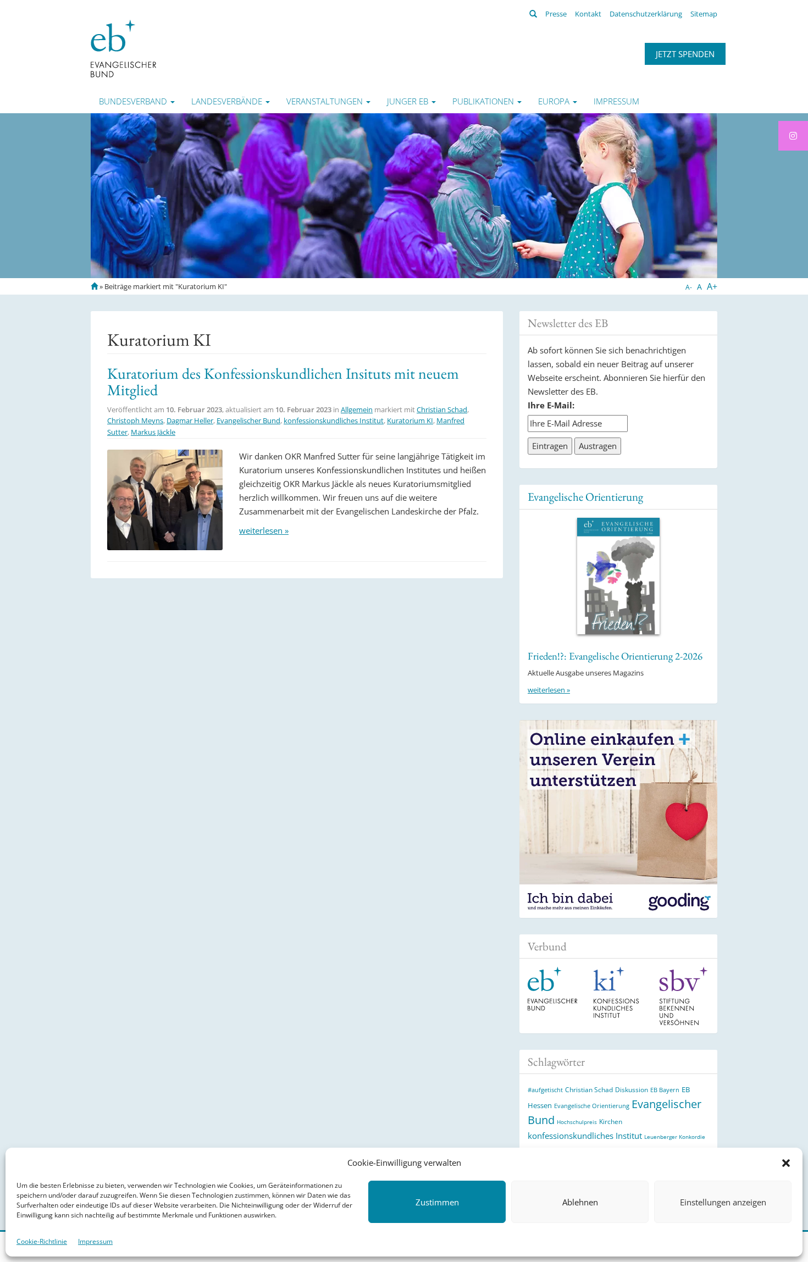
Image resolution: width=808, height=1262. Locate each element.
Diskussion (631, 1089)
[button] (786, 1163)
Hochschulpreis (577, 1122)
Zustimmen (437, 1202)
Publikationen (484, 101)
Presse (556, 14)
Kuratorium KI (410, 420)
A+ (712, 286)
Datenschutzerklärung (646, 14)
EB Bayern (664, 1090)
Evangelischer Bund (248, 420)
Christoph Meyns (135, 420)
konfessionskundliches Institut (334, 420)
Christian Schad (442, 409)
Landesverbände (227, 101)
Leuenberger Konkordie (674, 1137)
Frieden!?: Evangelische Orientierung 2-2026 (615, 656)
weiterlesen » (264, 530)
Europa (555, 101)
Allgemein (357, 409)
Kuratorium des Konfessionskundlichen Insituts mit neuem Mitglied (283, 381)
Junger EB (408, 101)
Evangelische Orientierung (585, 496)
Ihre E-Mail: (551, 405)
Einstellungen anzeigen (723, 1202)
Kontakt (588, 14)
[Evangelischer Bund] (123, 47)
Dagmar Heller (190, 420)
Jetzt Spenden (685, 53)
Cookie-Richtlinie (41, 1241)
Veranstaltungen (325, 101)
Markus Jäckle (153, 432)
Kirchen (610, 1121)
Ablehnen (580, 1202)
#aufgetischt (545, 1090)
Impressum (95, 1241)
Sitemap (703, 14)
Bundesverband (134, 101)
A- (688, 287)
